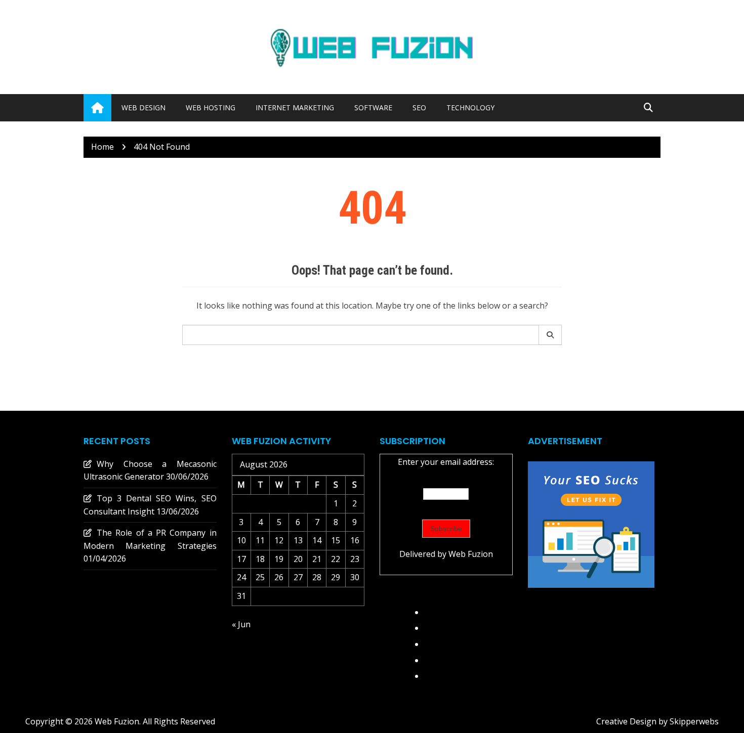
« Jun (241, 624)
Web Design (143, 107)
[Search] (550, 335)
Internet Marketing (295, 107)
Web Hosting (210, 107)
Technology (470, 107)
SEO (419, 107)
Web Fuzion (470, 553)
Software (373, 107)
